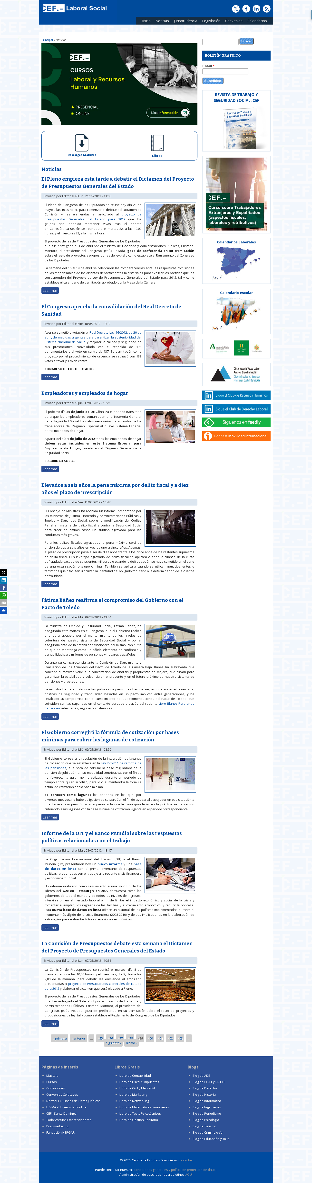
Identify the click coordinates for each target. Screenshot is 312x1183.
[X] (3, 572)
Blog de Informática (207, 1101)
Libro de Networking (134, 1101)
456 (110, 1038)
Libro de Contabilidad (135, 1075)
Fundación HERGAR (60, 1132)
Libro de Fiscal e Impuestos (139, 1082)
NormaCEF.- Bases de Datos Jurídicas (73, 1101)
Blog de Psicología (206, 1120)
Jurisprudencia (184, 21)
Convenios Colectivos (62, 1094)
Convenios (233, 21)
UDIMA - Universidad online (66, 1107)
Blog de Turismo (204, 1126)
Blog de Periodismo (207, 1113)
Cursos (51, 1082)
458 (130, 1038)
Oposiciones (55, 1088)
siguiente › (113, 1043)
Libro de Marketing (133, 1094)
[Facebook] (3, 587)
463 (180, 1038)
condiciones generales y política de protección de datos (175, 1169)
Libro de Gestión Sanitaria (138, 1120)
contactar (185, 1160)
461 (160, 1038)
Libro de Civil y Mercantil (137, 1088)
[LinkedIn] (3, 580)
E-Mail (208, 66)
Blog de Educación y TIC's (211, 1139)
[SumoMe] (3, 610)
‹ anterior (78, 1038)
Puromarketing (57, 1126)
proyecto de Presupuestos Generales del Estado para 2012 (93, 216)
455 (100, 1038)
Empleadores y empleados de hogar (84, 393)
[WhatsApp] (3, 595)
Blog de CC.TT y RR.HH (208, 1082)
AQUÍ (189, 1174)
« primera (60, 1038)
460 (150, 1038)
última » (131, 1043)
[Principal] (74, 12)
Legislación (210, 21)
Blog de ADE (201, 1075)
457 (120, 1038)
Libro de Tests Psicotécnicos (140, 1113)
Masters (52, 1075)
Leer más (51, 290)
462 (170, 1038)
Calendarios (256, 21)
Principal (47, 40)
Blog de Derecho (205, 1088)
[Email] (3, 602)
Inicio (146, 20)
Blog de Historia (204, 1094)
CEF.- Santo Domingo (61, 1113)
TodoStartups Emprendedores (68, 1120)
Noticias (162, 20)
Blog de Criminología (208, 1132)
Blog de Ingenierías (207, 1107)
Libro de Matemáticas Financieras (144, 1107)
